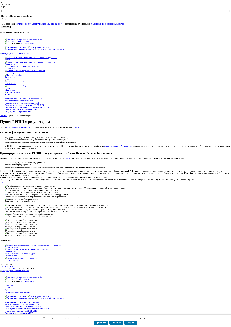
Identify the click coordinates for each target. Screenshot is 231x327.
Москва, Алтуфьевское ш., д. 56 (28, 39)
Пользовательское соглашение (17, 292)
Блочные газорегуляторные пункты (24, 105)
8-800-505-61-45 (27, 43)
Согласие (8, 288)
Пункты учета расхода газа (21, 109)
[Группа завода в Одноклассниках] (34, 49)
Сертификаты (5, 182)
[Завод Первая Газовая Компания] (14, 54)
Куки (7, 290)
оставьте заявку (10, 269)
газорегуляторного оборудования (118, 146)
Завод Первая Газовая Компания (19, 127)
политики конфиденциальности (107, 23)
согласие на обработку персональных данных (39, 23)
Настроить (131, 323)
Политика (9, 285)
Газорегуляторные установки (19, 112)
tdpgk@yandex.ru (22, 41)
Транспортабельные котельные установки (24, 99)
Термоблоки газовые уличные (19, 101)
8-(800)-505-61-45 (7, 266)
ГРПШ (76, 127)
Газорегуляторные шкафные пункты (27, 107)
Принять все (101, 323)
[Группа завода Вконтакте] (28, 47)
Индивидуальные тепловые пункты (22, 103)
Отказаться (116, 323)
